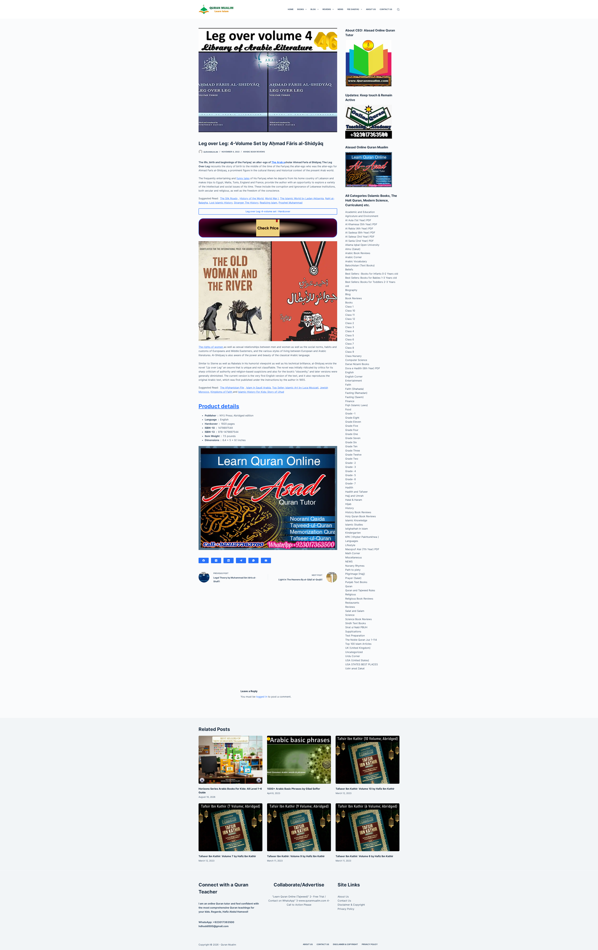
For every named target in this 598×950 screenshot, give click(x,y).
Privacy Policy (346, 908)
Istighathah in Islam (356, 528)
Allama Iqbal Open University (362, 244)
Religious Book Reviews (359, 598)
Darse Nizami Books (357, 364)
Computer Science (356, 360)
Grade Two (351, 458)
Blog (313, 9)
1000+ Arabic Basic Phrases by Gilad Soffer (293, 788)
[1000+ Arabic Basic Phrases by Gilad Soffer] (299, 760)
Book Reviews (353, 298)
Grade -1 (350, 413)
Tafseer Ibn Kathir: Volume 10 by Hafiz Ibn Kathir (365, 788)
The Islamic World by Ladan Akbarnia (302, 198)
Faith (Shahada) (354, 388)
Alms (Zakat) (352, 249)
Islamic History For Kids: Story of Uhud (261, 391)
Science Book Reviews (358, 619)
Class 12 (350, 318)
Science (349, 615)
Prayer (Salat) (353, 578)
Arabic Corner (353, 257)
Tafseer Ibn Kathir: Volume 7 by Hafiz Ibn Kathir (227, 856)
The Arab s (278, 162)
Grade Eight (352, 417)
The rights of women (211, 346)
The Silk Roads (228, 198)
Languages (351, 540)
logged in (261, 696)
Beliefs (349, 269)
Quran (348, 586)
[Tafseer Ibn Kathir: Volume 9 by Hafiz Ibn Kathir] (299, 827)
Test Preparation (355, 635)
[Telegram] (241, 560)
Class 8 (349, 347)
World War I (272, 198)
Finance (349, 401)
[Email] (266, 560)
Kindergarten (353, 532)
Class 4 (349, 331)
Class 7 (349, 343)
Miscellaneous (353, 557)
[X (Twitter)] (216, 560)
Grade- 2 (350, 462)
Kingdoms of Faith (222, 391)
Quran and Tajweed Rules (360, 590)
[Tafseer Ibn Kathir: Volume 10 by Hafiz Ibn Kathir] (367, 760)
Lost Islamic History (221, 202)
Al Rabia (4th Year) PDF (359, 228)
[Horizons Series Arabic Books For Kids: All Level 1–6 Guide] (230, 760)
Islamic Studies (354, 524)
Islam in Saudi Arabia (258, 387)
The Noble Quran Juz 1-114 (361, 639)
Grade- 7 (350, 483)
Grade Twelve (353, 454)
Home (290, 9)
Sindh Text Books (355, 623)
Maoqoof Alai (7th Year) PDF (362, 549)
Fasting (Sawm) (354, 397)
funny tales (243, 178)
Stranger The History (246, 202)
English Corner (354, 376)
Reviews (327, 9)
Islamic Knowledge (356, 520)
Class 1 (349, 306)
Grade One (351, 434)
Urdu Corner (352, 656)
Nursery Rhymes (354, 565)
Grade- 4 (350, 471)
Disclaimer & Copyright (351, 904)
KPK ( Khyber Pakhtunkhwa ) (362, 536)
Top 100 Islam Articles (358, 643)
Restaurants (352, 602)
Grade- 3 (350, 466)
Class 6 (349, 339)
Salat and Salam (354, 610)
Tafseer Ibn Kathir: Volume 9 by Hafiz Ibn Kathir (296, 856)
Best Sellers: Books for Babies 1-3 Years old (371, 277)
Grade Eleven (353, 421)
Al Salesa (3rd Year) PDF (359, 236)
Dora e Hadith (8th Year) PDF (362, 368)
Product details (219, 406)
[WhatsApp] (253, 560)
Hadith (349, 487)
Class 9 (349, 351)
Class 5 (349, 335)
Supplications (353, 631)
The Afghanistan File (232, 387)
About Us (371, 9)
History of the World (252, 198)
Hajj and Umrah (354, 495)
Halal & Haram (353, 499)
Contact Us (386, 9)
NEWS (340, 9)
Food (348, 409)
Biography (351, 290)
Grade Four (351, 430)
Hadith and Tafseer (356, 491)
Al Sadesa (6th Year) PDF (360, 232)
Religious (350, 594)
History (349, 508)
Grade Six (351, 442)
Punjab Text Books (356, 582)
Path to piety (353, 569)
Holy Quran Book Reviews (360, 516)
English (349, 372)
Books (300, 9)
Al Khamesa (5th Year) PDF (361, 224)
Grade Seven (352, 438)
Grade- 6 (350, 479)
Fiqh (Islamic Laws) (356, 405)
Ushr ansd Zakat (355, 668)
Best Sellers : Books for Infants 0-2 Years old (371, 273)
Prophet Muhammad (290, 202)
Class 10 (350, 310)
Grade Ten (351, 446)
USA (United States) (357, 660)
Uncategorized (354, 652)
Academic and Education (360, 212)
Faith (348, 384)
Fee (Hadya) (353, 9)
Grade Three (352, 450)
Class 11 (350, 314)
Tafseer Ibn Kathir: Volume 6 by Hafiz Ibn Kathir (364, 856)
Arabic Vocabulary (356, 261)
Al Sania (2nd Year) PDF (359, 240)
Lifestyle (350, 545)
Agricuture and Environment (361, 216)
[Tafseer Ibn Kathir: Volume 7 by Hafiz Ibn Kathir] (230, 827)
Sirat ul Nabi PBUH (356, 627)
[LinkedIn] (228, 560)
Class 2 (349, 323)
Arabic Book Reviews (254, 152)
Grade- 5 (350, 475)
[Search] (398, 9)
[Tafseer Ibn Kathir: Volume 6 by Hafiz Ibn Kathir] (367, 827)
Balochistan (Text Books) (360, 265)
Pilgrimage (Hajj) (355, 573)
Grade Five (351, 425)
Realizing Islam (268, 202)
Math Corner (352, 553)
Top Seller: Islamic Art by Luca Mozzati (295, 387)
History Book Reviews (358, 512)
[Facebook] (204, 560)
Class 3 (349, 327)
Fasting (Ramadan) (356, 392)
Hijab (348, 504)
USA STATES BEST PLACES (361, 664)
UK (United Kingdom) (357, 647)
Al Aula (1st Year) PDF (358, 220)
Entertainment (353, 380)
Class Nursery (353, 355)
